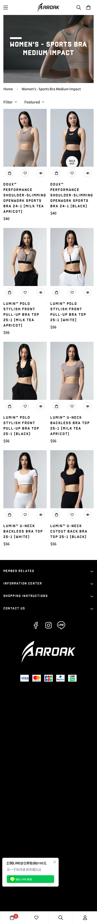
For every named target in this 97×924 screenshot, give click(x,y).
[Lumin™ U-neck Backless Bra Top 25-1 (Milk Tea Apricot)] (72, 371)
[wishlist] (36, 917)
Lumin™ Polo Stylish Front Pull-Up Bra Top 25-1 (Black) (21, 426)
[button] (88, 7)
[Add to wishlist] (25, 173)
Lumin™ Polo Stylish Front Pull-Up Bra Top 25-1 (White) (68, 312)
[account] (85, 917)
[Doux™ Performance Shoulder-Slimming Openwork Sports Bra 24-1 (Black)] (72, 138)
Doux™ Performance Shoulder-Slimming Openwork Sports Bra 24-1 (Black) (71, 195)
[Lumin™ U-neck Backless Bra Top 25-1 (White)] (25, 479)
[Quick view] (40, 173)
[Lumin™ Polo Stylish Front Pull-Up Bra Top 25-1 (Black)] (25, 371)
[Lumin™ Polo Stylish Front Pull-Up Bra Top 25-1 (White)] (72, 257)
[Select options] (9, 173)
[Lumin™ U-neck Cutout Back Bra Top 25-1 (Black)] (72, 479)
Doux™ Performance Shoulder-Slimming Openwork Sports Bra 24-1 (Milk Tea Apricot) (24, 198)
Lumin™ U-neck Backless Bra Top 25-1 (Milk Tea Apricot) (70, 426)
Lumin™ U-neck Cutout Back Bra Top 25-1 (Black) (69, 531)
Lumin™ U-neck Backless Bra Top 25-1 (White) (23, 531)
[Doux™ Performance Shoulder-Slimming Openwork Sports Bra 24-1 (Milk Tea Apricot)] (25, 138)
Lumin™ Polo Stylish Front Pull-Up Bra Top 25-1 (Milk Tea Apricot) (21, 315)
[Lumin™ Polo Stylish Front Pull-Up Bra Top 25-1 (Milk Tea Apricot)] (25, 257)
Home (8, 88)
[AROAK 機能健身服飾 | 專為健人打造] (48, 7)
